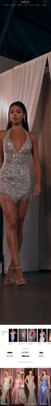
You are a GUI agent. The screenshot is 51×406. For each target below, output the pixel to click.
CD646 (19, 344)
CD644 (39, 344)
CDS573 (49, 344)
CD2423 (30, 344)
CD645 (10, 344)
